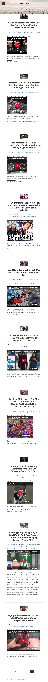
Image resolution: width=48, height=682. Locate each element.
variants (34, 216)
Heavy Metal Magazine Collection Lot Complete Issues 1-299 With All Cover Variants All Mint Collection (24, 206)
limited (24, 412)
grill (33, 92)
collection (29, 214)
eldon (34, 475)
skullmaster (22, 625)
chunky (34, 344)
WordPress (25, 679)
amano (26, 344)
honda (22, 94)
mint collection (21, 214)
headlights (20, 92)
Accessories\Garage (31, 309)
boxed (26, 475)
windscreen (21, 281)
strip (22, 477)
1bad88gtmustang (11, 179)
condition (9, 59)
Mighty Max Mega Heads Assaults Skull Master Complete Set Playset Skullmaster (24, 618)
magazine (19, 216)
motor (38, 544)
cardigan (21, 344)
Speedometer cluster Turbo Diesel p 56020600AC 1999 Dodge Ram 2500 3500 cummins (24, 145)
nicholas (28, 412)
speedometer (20, 152)
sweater (21, 346)
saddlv (21, 546)
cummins (31, 152)
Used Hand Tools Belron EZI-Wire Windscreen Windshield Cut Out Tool (24, 272)
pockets (38, 344)
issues (15, 216)
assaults (29, 625)
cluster (27, 152)
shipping (22, 544)
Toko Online (15, 679)
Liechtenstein (10, 592)
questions (26, 247)
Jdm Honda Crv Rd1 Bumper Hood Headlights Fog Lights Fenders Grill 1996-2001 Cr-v (24, 85)
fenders (30, 92)
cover (37, 214)
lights (25, 94)
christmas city (21, 411)
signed (26, 34)
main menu (32, 279)
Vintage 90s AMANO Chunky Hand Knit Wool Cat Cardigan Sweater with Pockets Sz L (24, 338)
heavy (12, 216)
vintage (25, 346)
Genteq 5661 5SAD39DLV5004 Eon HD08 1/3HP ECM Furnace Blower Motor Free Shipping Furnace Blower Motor (24, 536)
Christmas (11, 440)
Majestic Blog (9, 679)
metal (23, 216)
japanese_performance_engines (14, 121)
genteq (34, 544)
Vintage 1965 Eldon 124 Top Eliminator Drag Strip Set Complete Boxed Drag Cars (24, 468)
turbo (27, 154)
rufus (23, 34)
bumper (26, 92)
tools (36, 279)
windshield (22, 279)
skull (26, 626)
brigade (19, 32)
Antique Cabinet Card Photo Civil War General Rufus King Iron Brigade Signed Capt (24, 25)
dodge (38, 152)
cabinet (32, 32)
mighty (19, 626)
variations (18, 374)
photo (20, 34)
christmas (33, 411)
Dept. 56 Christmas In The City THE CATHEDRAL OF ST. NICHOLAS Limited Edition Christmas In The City (24, 403)
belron (28, 279)
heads (37, 625)
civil (35, 32)
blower (27, 544)
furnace (31, 544)
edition (20, 412)
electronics (13, 656)
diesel (34, 152)
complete (34, 214)
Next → (32, 671)
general (38, 32)
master (15, 626)
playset (23, 626)
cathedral (29, 411)
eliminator (20, 475)
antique (25, 32)
